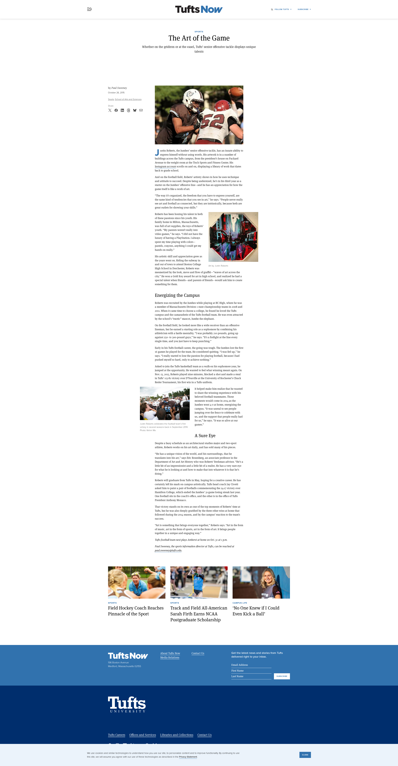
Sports (199, 32)
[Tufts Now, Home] (199, 9)
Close (305, 755)
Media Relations (169, 657)
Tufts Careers (116, 735)
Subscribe (303, 9)
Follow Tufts (282, 9)
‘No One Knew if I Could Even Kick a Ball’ (256, 611)
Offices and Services (142, 735)
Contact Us (198, 653)
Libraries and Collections (176, 735)
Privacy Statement (188, 757)
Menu (90, 9)
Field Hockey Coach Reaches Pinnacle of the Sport (136, 611)
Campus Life (240, 603)
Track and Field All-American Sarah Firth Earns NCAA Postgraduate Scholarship (198, 613)
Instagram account (165, 166)
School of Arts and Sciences (128, 99)
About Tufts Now (170, 653)
